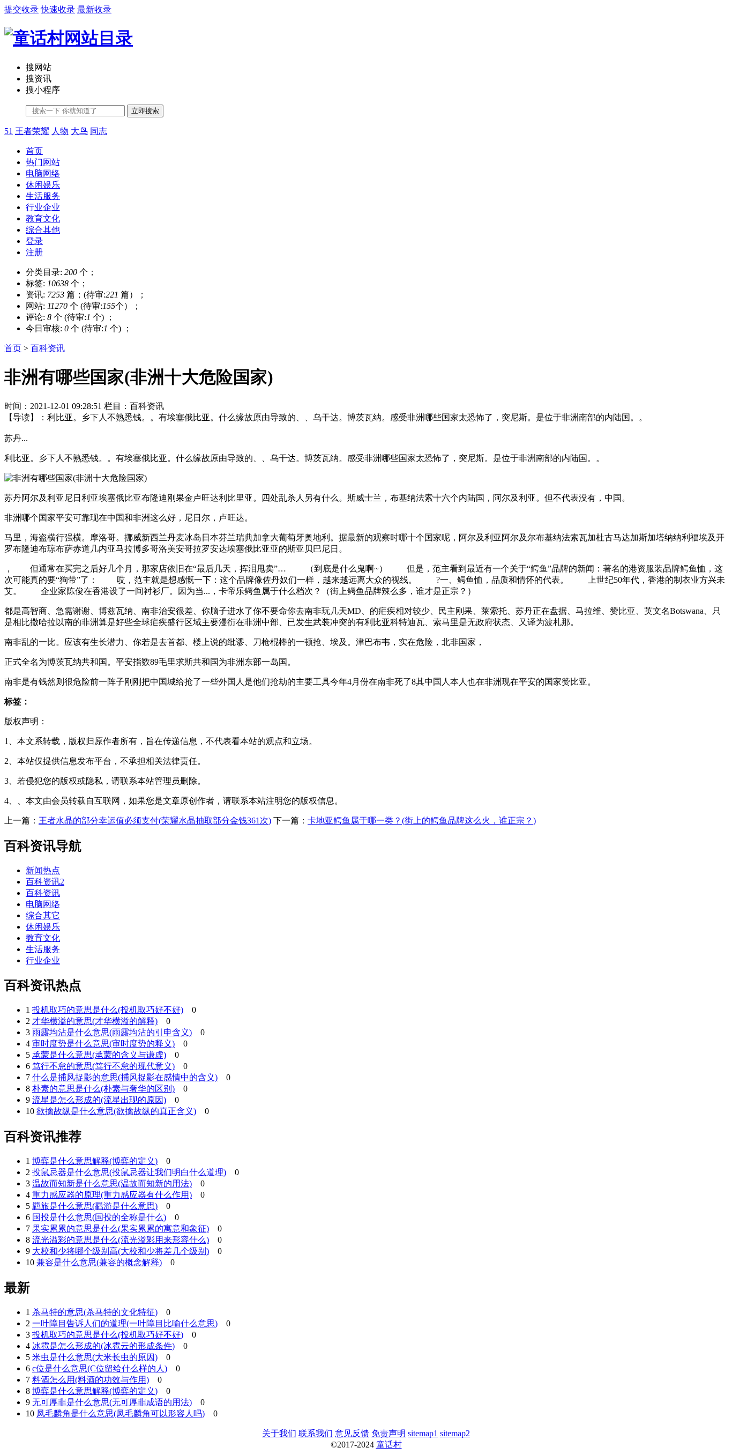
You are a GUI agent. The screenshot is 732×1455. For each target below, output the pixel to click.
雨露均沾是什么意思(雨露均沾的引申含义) (112, 1032)
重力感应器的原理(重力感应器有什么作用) (112, 1194)
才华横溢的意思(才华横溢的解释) (95, 1021)
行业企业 (43, 207)
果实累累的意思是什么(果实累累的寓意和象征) (120, 1228)
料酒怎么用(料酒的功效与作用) (90, 1379)
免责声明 (388, 1433)
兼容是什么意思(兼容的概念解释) (99, 1262)
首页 (34, 150)
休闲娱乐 (43, 184)
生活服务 (43, 196)
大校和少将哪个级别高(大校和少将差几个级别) (120, 1251)
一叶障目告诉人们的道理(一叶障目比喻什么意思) (125, 1323)
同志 (98, 131)
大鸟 (79, 131)
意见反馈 (352, 1433)
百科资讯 (48, 348)
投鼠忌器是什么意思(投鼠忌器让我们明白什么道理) (129, 1172)
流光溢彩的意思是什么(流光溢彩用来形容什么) (120, 1239)
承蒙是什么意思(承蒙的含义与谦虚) (99, 1054)
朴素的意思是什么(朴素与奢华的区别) (103, 1088)
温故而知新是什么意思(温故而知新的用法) (112, 1183)
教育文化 (43, 218)
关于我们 (279, 1433)
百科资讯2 (45, 881)
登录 (34, 241)
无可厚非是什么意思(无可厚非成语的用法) (112, 1402)
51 (8, 131)
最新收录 (94, 9)
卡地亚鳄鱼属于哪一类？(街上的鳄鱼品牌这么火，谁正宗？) (422, 820)
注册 (34, 252)
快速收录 (58, 9)
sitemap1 (423, 1433)
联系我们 (315, 1433)
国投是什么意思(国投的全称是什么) (99, 1217)
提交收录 (21, 9)
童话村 (389, 1444)
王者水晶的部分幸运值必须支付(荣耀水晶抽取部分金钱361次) (155, 820)
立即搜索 (145, 111)
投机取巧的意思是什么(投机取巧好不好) (107, 1009)
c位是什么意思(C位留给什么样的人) (99, 1368)
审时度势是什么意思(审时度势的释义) (103, 1043)
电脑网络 (43, 173)
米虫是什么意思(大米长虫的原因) (95, 1357)
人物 (60, 131)
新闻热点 (43, 870)
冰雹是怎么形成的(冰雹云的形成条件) (103, 1345)
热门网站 (43, 162)
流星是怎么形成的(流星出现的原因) (99, 1099)
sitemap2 (455, 1433)
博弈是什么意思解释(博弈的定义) (95, 1161)
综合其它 (43, 915)
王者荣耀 (32, 131)
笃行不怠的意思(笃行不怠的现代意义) (103, 1066)
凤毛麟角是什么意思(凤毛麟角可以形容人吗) (120, 1413)
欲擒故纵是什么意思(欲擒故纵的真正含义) (116, 1111)
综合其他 (43, 229)
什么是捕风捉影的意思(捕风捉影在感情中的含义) (125, 1077)
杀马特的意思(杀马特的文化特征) (95, 1312)
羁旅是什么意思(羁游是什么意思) (95, 1206)
